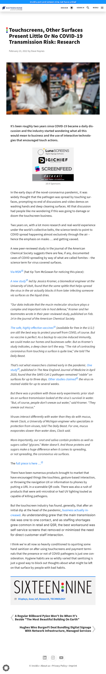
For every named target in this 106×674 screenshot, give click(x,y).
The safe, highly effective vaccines (31, 328)
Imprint (73, 666)
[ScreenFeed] (53, 168)
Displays (22, 599)
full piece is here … (28, 463)
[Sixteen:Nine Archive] (53, 592)
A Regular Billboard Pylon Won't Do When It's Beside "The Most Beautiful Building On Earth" (47, 617)
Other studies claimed (62, 379)
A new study (18, 281)
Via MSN (15, 272)
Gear (31, 599)
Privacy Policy (59, 666)
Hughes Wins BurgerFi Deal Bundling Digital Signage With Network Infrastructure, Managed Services (55, 629)
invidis (35, 666)
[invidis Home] (11, 8)
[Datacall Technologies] (53, 177)
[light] (67, 8)
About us (45, 666)
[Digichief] (53, 160)
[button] (83, 8)
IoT (36, 599)
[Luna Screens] (53, 151)
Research (44, 599)
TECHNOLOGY (57, 599)
